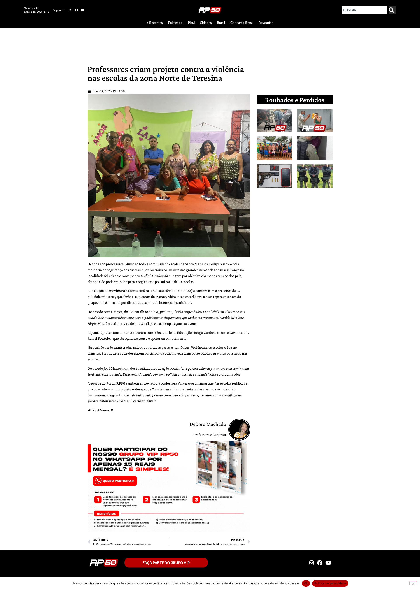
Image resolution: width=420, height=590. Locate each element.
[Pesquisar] (392, 10)
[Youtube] (82, 10)
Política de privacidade (330, 583)
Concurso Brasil (241, 23)
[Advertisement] (105, 42)
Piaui (191, 23)
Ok (306, 583)
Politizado (175, 23)
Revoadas (266, 23)
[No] (413, 583)
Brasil (221, 23)
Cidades (206, 23)
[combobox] (364, 10)
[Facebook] (76, 10)
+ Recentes (155, 23)
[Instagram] (70, 10)
